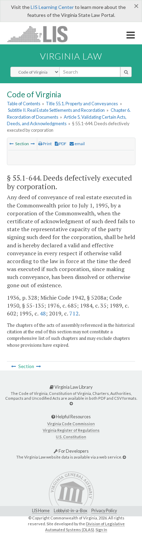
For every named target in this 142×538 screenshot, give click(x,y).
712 (74, 313)
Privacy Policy (104, 510)
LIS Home (41, 510)
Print (47, 143)
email (79, 143)
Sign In (101, 529)
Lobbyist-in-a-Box (70, 510)
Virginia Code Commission (71, 423)
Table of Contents (23, 103)
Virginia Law (71, 56)
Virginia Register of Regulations (71, 430)
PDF (62, 143)
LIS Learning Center (52, 7)
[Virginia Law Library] (71, 403)
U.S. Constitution (71, 436)
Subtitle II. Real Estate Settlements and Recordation (56, 110)
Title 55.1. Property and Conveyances (82, 103)
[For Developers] (124, 457)
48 (43, 313)
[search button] (126, 72)
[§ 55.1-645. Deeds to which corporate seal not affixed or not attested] (33, 143)
